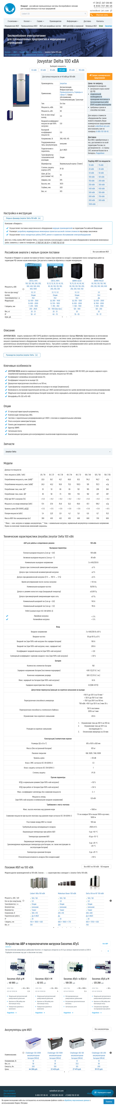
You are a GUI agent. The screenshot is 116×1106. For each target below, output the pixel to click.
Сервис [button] (40, 21)
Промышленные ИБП (29, 26)
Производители (55, 21)
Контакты (100, 21)
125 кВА (72, 70)
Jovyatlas (63, 83)
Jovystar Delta (11, 451)
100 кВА (91, 177)
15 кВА (101, 165)
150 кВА (81, 70)
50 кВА (101, 173)
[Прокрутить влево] (101, 951)
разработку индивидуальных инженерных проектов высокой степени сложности (48, 231)
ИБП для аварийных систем (50, 26)
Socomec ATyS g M (15, 978)
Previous (23, 289)
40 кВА (33, 70)
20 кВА (91, 169)
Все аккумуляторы (102, 1029)
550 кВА (101, 192)
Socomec (108, 26)
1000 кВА (92, 204)
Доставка (87, 21)
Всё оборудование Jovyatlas (33, 54)
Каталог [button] (27, 21)
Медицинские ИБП (12, 26)
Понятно (109, 1101)
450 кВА (102, 188)
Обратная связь (102, 15)
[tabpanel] (33, 289)
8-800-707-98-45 (103, 5)
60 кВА (43, 70)
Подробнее (100, 153)
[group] (58, 986)
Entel (101, 26)
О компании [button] (12, 21)
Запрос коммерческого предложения (101, 76)
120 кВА (101, 177)
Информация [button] (72, 21)
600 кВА (92, 196)
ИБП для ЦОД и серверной (73, 26)
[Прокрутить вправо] (108, 951)
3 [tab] (74, 317)
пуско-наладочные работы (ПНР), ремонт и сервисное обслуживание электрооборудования (56, 234)
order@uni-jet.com (102, 126)
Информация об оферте (103, 1096)
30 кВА (101, 169)
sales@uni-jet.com (99, 10)
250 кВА (92, 184)
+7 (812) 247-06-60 (102, 2)
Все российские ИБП (101, 251)
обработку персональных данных (76, 1100)
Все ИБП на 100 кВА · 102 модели (96, 866)
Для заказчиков (10, 1093)
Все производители (12, 54)
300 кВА (102, 184)
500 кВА (92, 192)
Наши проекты (9, 1090)
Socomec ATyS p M (100, 978)
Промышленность (67, 92)
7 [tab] (83, 927)
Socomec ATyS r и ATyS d (75, 978)
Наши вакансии (10, 1096)
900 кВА (102, 200)
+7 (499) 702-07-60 (72, 1095)
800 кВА (92, 200)
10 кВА (91, 165)
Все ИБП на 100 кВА (53, 54)
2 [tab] (72, 1072)
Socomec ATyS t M (43, 978)
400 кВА (92, 188)
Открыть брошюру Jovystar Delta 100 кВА (21, 218)
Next (111, 289)
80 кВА (52, 70)
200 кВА (102, 180)
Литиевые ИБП (91, 26)
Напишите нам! (104, 1092)
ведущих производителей (62, 228)
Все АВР (105, 944)
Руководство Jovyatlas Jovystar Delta (20, 355)
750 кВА (101, 196)
